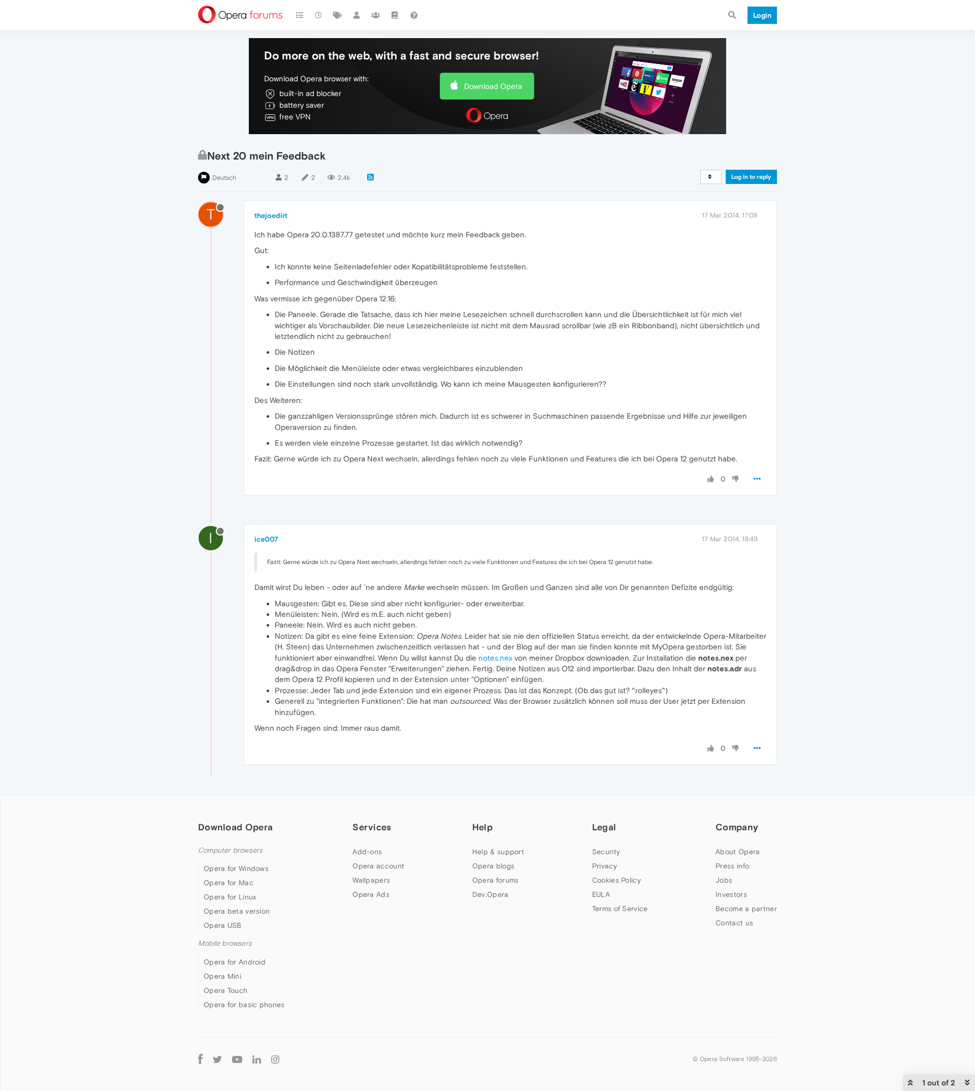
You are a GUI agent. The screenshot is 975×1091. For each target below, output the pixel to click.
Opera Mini (222, 976)
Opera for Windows (236, 868)
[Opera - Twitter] (217, 1059)
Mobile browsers (225, 943)
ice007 (266, 539)
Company (737, 827)
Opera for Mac (228, 883)
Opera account (378, 866)
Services (371, 827)
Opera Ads (370, 894)
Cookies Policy (616, 880)
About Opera (738, 852)
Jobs (724, 880)
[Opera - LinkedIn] (256, 1059)
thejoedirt (270, 215)
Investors (731, 894)
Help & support (498, 852)
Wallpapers (371, 880)
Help (482, 827)
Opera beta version (237, 911)
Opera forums (495, 880)
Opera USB (223, 925)
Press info (732, 866)
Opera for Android (235, 962)
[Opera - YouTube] (237, 1059)
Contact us (734, 923)
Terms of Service (620, 909)
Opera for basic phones (244, 1005)
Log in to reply (751, 176)
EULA (601, 894)
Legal (604, 827)
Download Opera (493, 86)
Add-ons (367, 852)
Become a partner (746, 909)
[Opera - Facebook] (200, 1059)
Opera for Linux (230, 897)
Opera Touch (225, 990)
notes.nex (495, 657)
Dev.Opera (490, 894)
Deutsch (224, 177)
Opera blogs (493, 866)
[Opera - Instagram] (275, 1059)
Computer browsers (230, 850)
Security (606, 852)
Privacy (604, 866)
